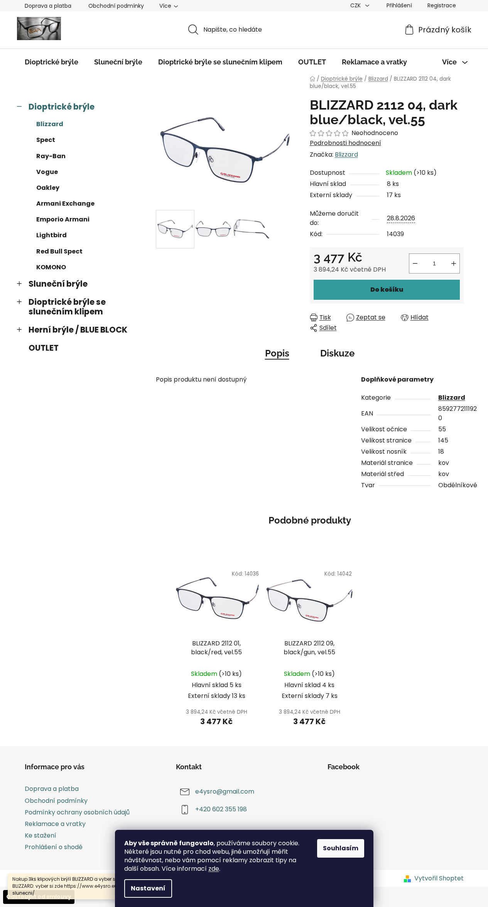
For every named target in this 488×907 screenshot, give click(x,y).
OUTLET (44, 347)
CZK (356, 5)
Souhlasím (340, 848)
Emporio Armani (62, 219)
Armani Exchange (65, 203)
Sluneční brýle (58, 283)
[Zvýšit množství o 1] (453, 263)
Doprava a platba (48, 6)
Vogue (47, 171)
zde (213, 868)
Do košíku (386, 289)
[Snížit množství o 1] (415, 263)
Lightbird (51, 235)
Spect (45, 139)
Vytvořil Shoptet (439, 878)
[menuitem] (51, 62)
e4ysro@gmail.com (224, 791)
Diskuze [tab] (337, 353)
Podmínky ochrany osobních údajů (77, 812)
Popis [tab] (277, 353)
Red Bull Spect (59, 251)
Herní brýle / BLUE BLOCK (78, 329)
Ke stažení (40, 835)
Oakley (47, 187)
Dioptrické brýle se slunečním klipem (67, 306)
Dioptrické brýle (62, 106)
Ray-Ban (51, 156)
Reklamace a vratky (55, 823)
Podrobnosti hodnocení (345, 143)
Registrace (441, 5)
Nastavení (148, 888)
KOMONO (51, 267)
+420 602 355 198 (221, 809)
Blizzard (49, 124)
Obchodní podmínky (116, 6)
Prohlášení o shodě (54, 847)
